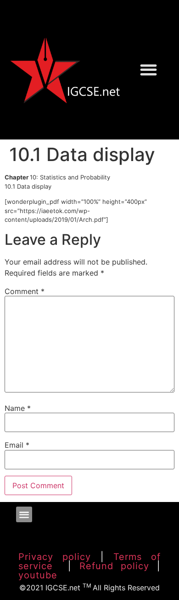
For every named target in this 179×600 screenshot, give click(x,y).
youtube (37, 575)
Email (17, 445)
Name (18, 408)
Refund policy (114, 565)
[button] (148, 69)
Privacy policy (54, 556)
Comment (25, 291)
